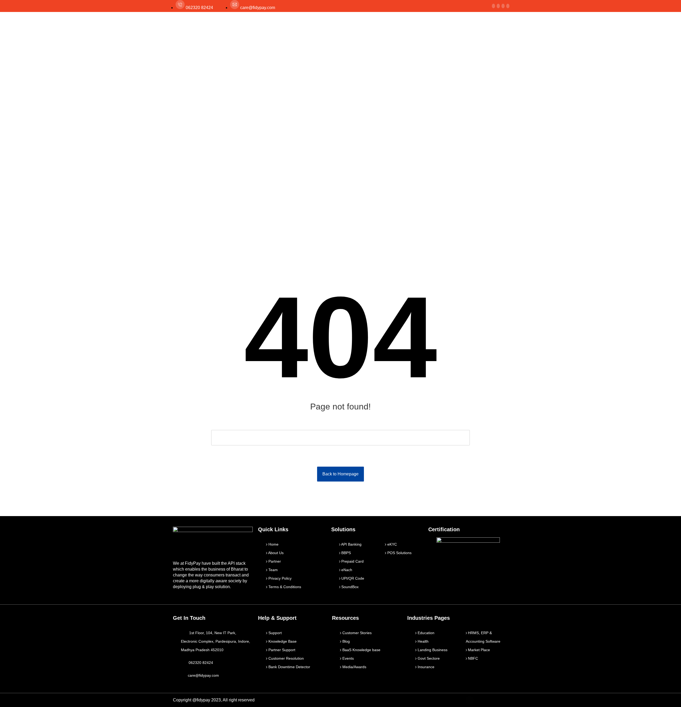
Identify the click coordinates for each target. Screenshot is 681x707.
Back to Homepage (340, 474)
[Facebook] (493, 6)
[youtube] (507, 6)
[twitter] (498, 6)
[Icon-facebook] (469, 700)
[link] (503, 6)
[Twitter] (481, 700)
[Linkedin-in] (492, 700)
